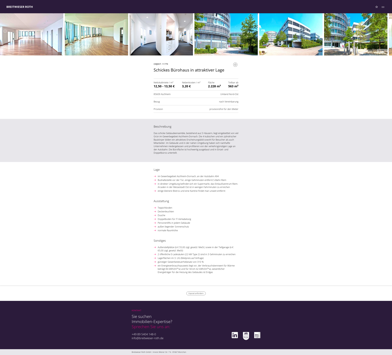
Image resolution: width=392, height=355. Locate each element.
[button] (387, 31)
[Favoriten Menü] (376, 6)
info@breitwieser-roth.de (147, 338)
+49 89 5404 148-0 (144, 334)
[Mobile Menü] (383, 7)
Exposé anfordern (196, 293)
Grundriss (383, 50)
